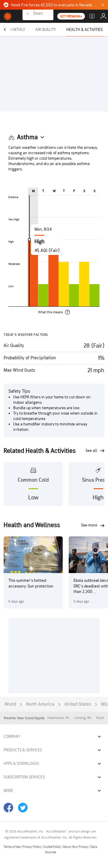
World (10, 704)
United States (77, 704)
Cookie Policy (52, 847)
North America (40, 704)
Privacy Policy (32, 847)
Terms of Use (12, 847)
